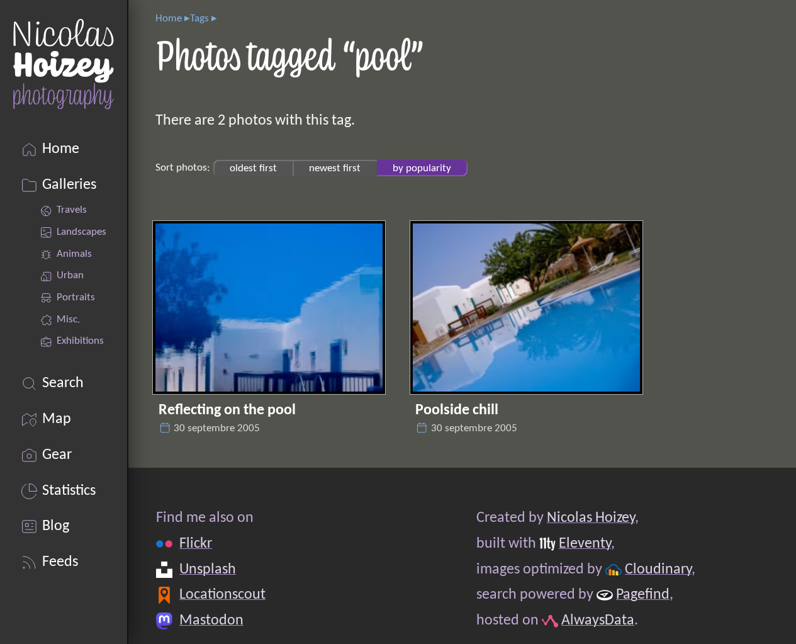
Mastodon (211, 620)
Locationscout (222, 594)
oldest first (253, 167)
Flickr (195, 543)
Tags (199, 18)
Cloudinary (658, 569)
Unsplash (207, 569)
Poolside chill (456, 410)
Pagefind (643, 594)
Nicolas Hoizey (590, 518)
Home (168, 18)
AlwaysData (597, 620)
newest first (335, 167)
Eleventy (585, 543)
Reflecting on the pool (227, 410)
